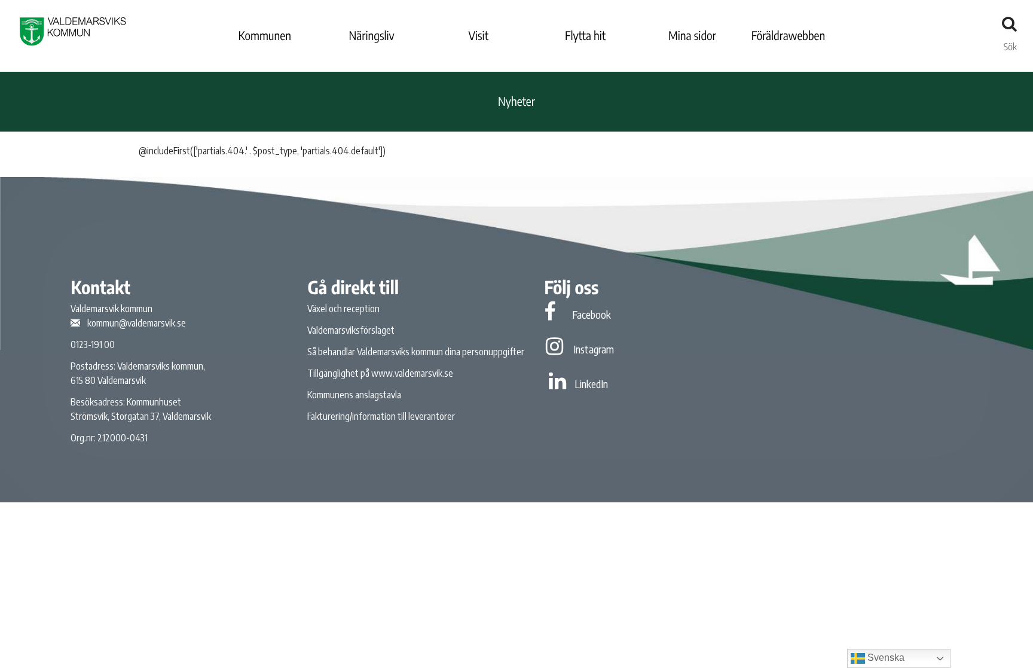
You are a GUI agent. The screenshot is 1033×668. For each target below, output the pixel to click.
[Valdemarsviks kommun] (73, 31)
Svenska (884, 657)
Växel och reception (343, 309)
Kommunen (265, 35)
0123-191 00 (93, 344)
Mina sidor (692, 35)
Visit (479, 35)
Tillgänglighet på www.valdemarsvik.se (380, 373)
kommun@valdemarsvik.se (136, 323)
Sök (1010, 44)
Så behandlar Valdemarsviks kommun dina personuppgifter (415, 352)
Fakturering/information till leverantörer (381, 416)
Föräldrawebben (788, 35)
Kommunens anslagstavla (354, 395)
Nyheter (516, 101)
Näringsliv (371, 35)
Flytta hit (585, 35)
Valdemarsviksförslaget (351, 330)
